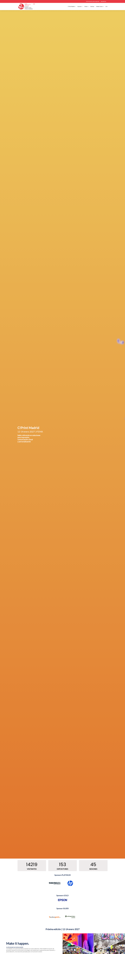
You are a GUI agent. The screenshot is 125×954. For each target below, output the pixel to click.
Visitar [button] (86, 6)
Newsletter (103, 1)
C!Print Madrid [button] (71, 6)
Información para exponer (92, 1)
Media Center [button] (99, 6)
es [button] (106, 6)
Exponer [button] (80, 6)
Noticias (92, 6)
